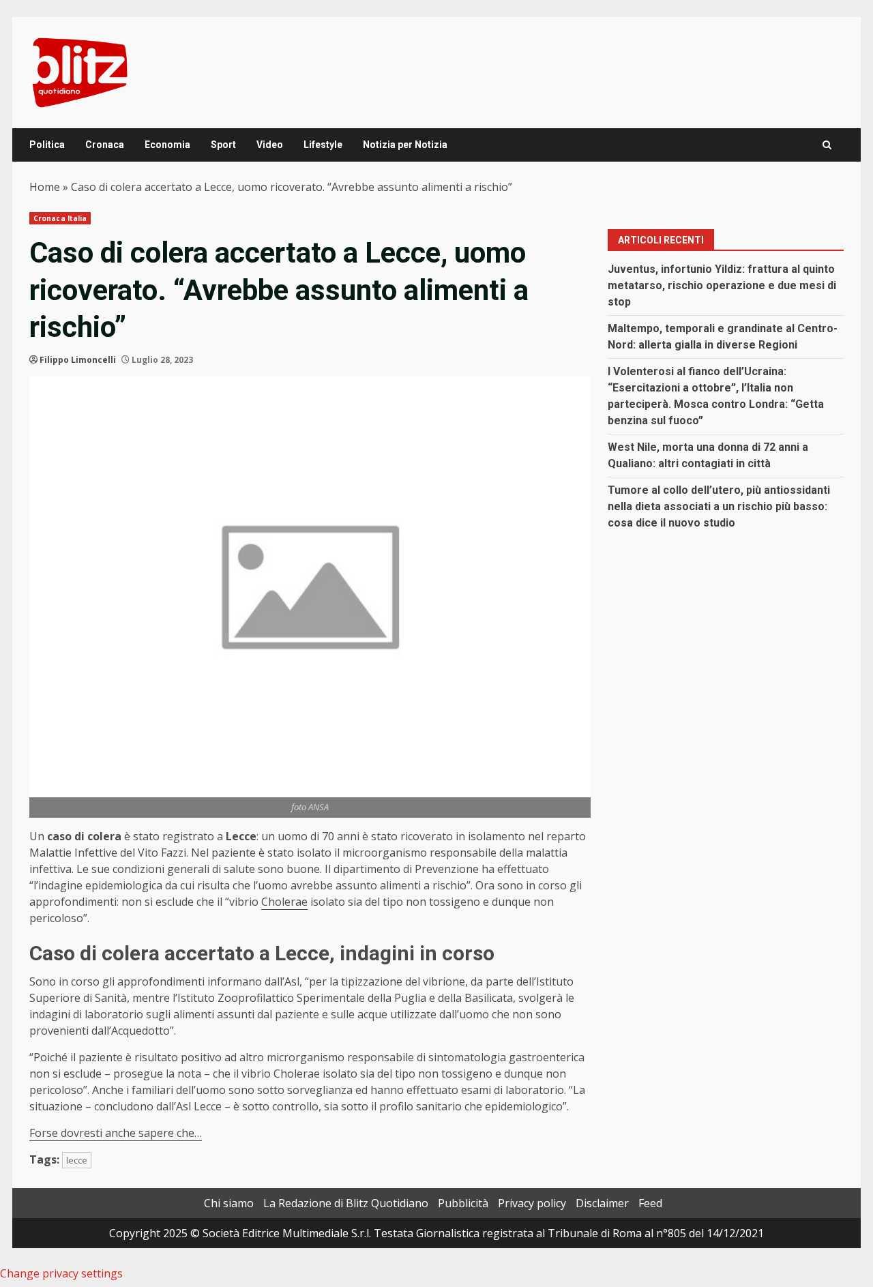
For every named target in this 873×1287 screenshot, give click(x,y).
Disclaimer (602, 1203)
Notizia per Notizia (405, 144)
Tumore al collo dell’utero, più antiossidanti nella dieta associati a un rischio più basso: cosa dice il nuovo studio (719, 506)
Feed (650, 1203)
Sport (223, 144)
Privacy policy (532, 1203)
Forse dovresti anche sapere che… (115, 1132)
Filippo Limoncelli (78, 360)
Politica (47, 144)
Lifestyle (323, 144)
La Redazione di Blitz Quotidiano (345, 1203)
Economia (167, 144)
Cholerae (284, 901)
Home (44, 186)
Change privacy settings (61, 1273)
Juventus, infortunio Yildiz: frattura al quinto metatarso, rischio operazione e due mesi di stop (722, 285)
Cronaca (104, 144)
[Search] (827, 145)
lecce (76, 1160)
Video (269, 144)
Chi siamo (229, 1203)
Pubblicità (463, 1203)
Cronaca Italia (60, 218)
